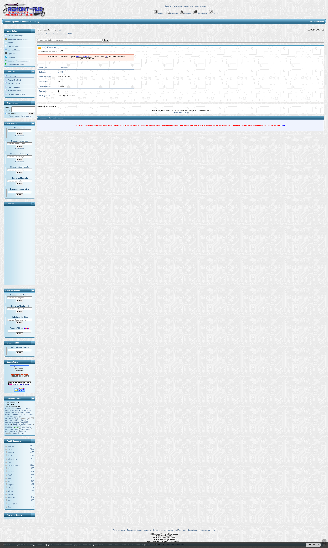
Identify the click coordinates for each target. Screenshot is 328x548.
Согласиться (313, 545)
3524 (32, 455)
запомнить (12, 113)
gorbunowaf (23, 420)
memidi (28, 428)
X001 (21, 410)
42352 (14, 424)
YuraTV (30, 414)
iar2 (9, 501)
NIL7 (9, 469)
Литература (202, 13)
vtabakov (30, 424)
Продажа (187, 13)
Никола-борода (13, 465)
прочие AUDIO (63, 67)
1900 (32, 459)
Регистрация (27, 22)
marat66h (18, 409)
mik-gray (11, 472)
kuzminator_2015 (11, 418)
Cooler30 (26, 409)
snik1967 (8, 434)
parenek (8, 422)
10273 (31, 449)
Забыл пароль (14, 116)
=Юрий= (11, 488)
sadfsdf (29, 412)
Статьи (215, 13)
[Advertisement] (19, 245)
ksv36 (7, 420)
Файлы (160, 13)
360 (32, 494)
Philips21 (23, 414)
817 (32, 471)
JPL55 (22, 430)
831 (6, 430)
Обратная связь (119, 530)
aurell (26, 410)
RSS (59, 30)
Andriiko (11, 446)
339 (32, 500)
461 (32, 484)
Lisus (10, 449)
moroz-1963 (12, 504)
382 (32, 487)
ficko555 (30, 418)
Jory (9, 478)
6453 (32, 452)
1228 (32, 465)
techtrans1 (26, 426)
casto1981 (14, 420)
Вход (36, 22)
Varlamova (22, 418)
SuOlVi (7, 409)
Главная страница (11, 22)
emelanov (15, 422)
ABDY (10, 456)
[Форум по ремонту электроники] (19, 372)
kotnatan (11, 453)
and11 (17, 430)
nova (24, 434)
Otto (9, 507)
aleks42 (16, 414)
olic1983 (15, 410)
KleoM (10, 475)
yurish (22, 428)
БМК (9, 462)
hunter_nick (12, 497)
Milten (15, 434)
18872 (31, 446)
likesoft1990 (16, 426)
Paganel (11, 485)
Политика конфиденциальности (139, 530)
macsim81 (9, 428)
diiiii (12, 409)
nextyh (14, 412)
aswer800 (8, 414)
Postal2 (16, 428)
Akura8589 (24, 422)
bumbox (8, 426)
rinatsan (8, 410)
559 (32, 478)
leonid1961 (14, 432)
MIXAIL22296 (15, 416)
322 (32, 507)
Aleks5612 (21, 424)
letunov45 (21, 412)
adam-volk (23, 432)
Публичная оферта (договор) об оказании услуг (196, 530)
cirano (7, 416)
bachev (11, 430)
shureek (8, 412)
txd (30, 410)
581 (32, 475)
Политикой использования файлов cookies (139, 545)
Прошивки (174, 13)
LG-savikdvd (12, 459)
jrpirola (10, 494)
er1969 (60, 72)
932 (32, 468)
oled (9, 481)
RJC (19, 434)
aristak (10, 491)
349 (32, 497)
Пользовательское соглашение (164, 530)
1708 (32, 462)
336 (32, 503)
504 (32, 481)
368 (32, 491)
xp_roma (8, 424)
